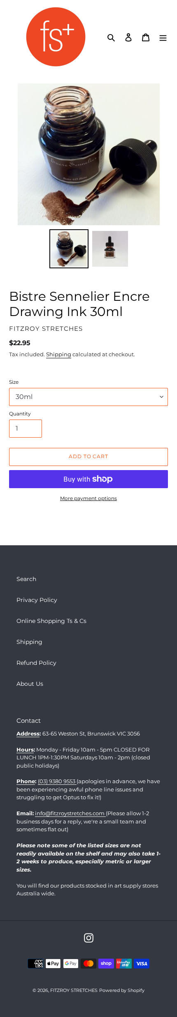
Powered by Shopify (121, 990)
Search (26, 579)
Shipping (58, 354)
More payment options (88, 498)
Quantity (20, 413)
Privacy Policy (36, 600)
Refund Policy (36, 662)
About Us (29, 683)
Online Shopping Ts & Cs (51, 621)
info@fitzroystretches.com (70, 813)
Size (14, 382)
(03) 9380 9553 (57, 781)
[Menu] (163, 36)
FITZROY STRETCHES (74, 990)
